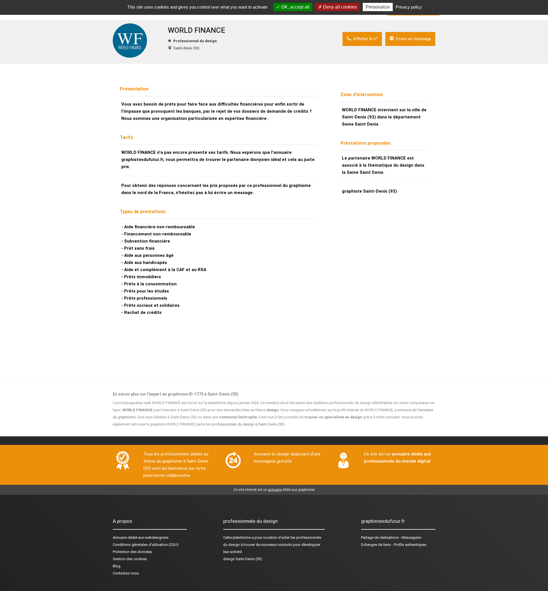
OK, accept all (294, 7)
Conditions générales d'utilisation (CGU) (146, 544)
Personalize (378, 7)
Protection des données (132, 552)
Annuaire (120, 537)
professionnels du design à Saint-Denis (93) (248, 424)
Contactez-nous (126, 573)
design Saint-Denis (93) (242, 559)
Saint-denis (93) (186, 48)
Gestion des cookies (130, 559)
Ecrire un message (412, 38)
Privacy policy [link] (409, 7)
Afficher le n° (364, 38)
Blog (116, 566)
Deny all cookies (339, 7)
